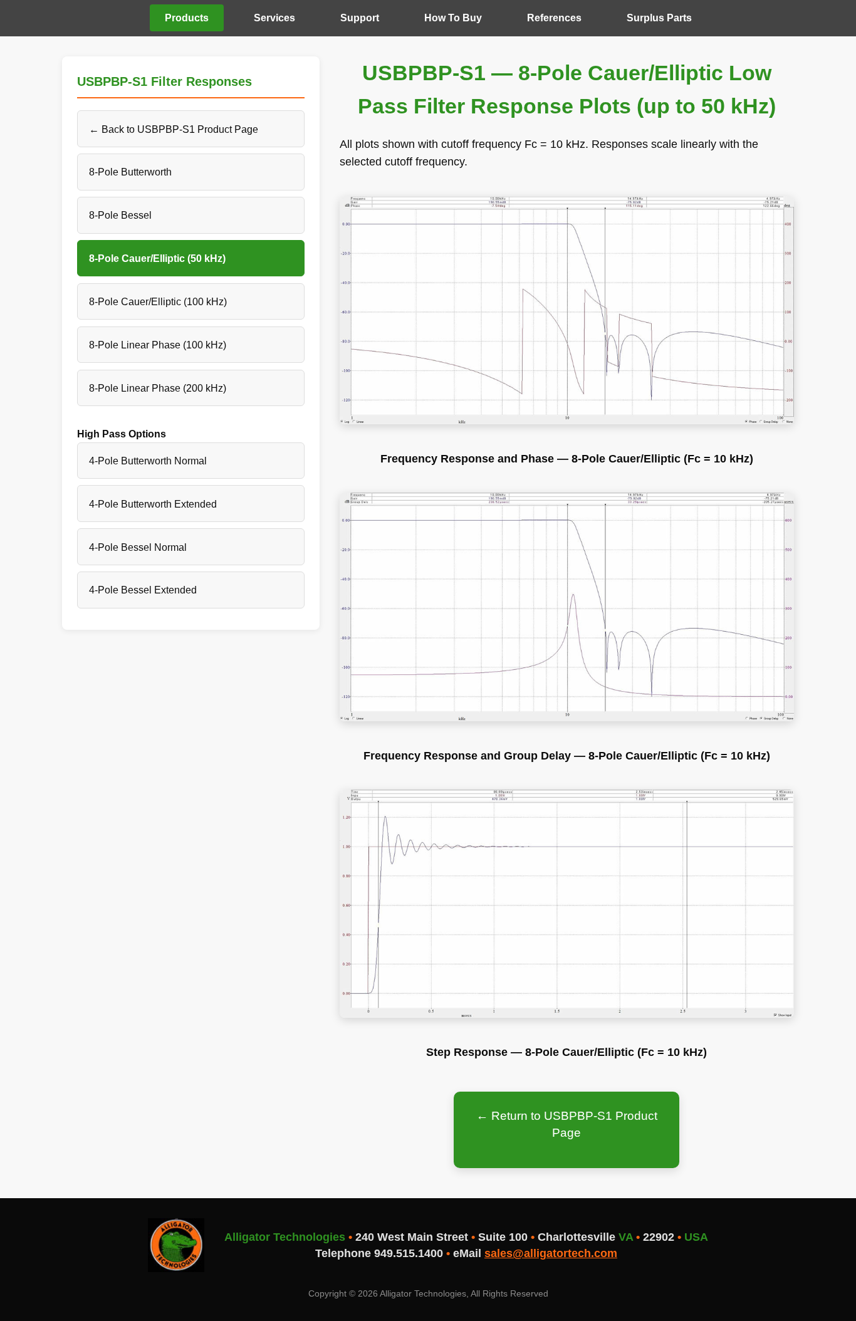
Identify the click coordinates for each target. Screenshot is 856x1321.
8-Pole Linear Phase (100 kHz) (157, 344)
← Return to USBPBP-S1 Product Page (566, 1124)
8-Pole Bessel (120, 215)
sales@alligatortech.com (550, 1253)
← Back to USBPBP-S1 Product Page (173, 129)
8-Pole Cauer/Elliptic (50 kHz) (157, 258)
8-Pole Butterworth (130, 171)
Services (274, 18)
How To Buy (453, 18)
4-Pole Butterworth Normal (148, 460)
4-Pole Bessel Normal (138, 547)
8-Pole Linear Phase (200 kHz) (157, 388)
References (554, 18)
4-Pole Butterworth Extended (153, 503)
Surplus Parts (659, 18)
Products (187, 18)
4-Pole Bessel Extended (143, 589)
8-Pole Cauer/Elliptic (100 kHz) (158, 301)
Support (359, 18)
